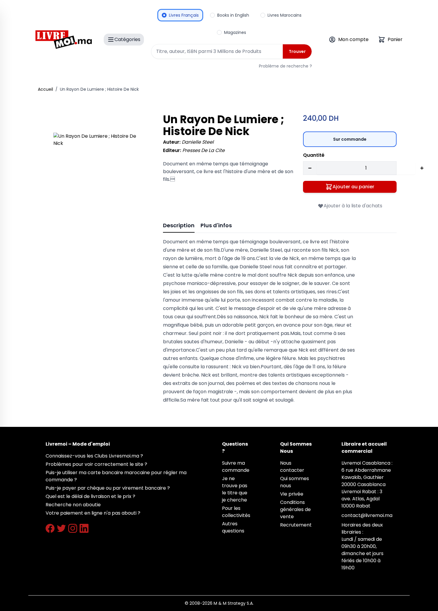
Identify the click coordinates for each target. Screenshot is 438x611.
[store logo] (63, 39)
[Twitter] (61, 528)
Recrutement (296, 524)
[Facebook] (50, 528)
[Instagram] (72, 528)
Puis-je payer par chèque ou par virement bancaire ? (108, 488)
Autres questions (233, 527)
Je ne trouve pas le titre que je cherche (234, 489)
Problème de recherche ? (285, 66)
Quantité (313, 155)
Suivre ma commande (235, 467)
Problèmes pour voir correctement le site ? (96, 464)
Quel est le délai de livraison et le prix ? (90, 496)
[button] (99, 179)
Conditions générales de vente (295, 509)
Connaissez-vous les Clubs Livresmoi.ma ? (94, 455)
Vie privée (291, 494)
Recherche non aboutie (73, 504)
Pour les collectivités (236, 512)
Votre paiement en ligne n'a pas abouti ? (93, 513)
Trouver (297, 51)
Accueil (45, 89)
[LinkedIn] (84, 528)
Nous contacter (292, 467)
